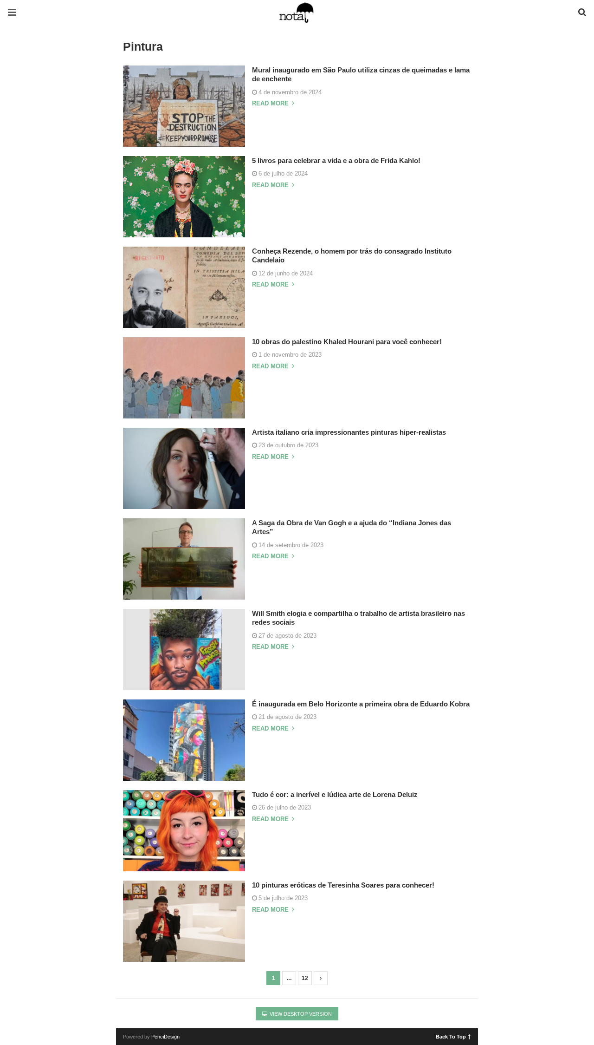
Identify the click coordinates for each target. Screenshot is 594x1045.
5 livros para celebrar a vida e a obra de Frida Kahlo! (336, 160)
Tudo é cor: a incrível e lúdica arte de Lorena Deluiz (335, 794)
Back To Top (451, 1036)
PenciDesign (165, 1036)
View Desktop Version (300, 1014)
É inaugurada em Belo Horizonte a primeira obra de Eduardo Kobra (361, 704)
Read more (271, 103)
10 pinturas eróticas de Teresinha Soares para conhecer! (343, 885)
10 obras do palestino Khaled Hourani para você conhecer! (347, 342)
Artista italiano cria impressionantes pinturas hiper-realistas (349, 432)
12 (305, 978)
